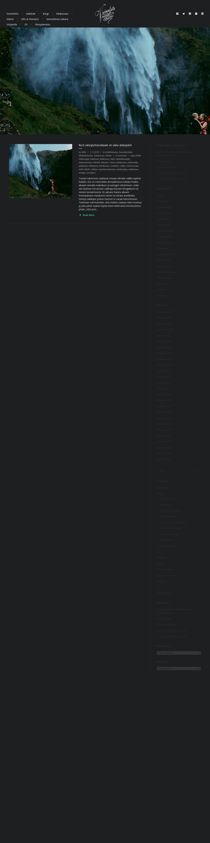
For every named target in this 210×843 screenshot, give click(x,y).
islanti (112, 162)
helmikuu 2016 (164, 453)
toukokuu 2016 (165, 447)
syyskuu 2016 (164, 435)
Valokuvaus (99, 155)
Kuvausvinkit (163, 218)
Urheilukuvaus (164, 277)
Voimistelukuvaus (168, 545)
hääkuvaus (104, 158)
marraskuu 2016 (165, 423)
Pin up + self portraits (170, 528)
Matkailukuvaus (86, 155)
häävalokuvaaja (123, 158)
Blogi (46, 13)
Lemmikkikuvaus (165, 230)
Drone (160, 195)
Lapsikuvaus (163, 224)
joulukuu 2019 (164, 317)
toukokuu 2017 (165, 406)
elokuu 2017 (163, 388)
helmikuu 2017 (164, 412)
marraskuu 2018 (165, 329)
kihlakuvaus (104, 165)
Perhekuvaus (163, 266)
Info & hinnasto (30, 19)
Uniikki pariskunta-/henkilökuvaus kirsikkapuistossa (174, 153)
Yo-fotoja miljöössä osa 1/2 (172, 179)
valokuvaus (133, 169)
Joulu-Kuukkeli (164, 161)
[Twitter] (183, 13)
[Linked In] (202, 13)
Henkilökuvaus (111, 152)
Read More (88, 215)
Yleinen (108, 155)
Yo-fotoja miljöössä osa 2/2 (172, 173)
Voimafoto (13, 13)
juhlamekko (133, 162)
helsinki (96, 162)
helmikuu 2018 (164, 359)
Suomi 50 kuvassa (166, 167)
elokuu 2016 (163, 441)
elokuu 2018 (163, 335)
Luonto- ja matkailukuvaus (173, 522)
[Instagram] (190, 13)
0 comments (121, 155)
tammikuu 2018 (165, 365)
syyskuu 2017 (164, 382)
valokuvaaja (121, 169)
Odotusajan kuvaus (167, 254)
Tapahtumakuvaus (166, 272)
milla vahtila (84, 169)
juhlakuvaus (121, 162)
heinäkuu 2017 (164, 394)
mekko (122, 165)
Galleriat (31, 13)
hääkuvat (94, 158)
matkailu (114, 165)
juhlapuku (83, 165)
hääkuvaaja (84, 158)
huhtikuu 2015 (164, 459)
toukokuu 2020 (165, 311)
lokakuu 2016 (164, 429)
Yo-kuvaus (162, 295)
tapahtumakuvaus (107, 169)
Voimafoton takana (57, 19)
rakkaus (94, 169)
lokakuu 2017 (164, 376)
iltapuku (104, 162)
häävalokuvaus (85, 162)
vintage (82, 172)
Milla (84, 152)
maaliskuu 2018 (165, 353)
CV (26, 24)
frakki (138, 155)
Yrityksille (12, 24)
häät (112, 158)
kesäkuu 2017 (164, 400)
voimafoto (90, 172)
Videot (10, 19)
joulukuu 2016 (164, 418)
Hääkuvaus (62, 13)
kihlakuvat (93, 165)
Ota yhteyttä (163, 260)
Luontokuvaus (164, 236)
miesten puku (132, 165)
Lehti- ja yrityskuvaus (170, 510)
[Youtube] (196, 13)
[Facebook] (177, 13)
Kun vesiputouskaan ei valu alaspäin (105, 145)
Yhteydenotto (42, 24)
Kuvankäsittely (125, 152)
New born (162, 248)
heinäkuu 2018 (164, 341)
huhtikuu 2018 (164, 347)
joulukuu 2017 (164, 370)
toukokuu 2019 (165, 323)
